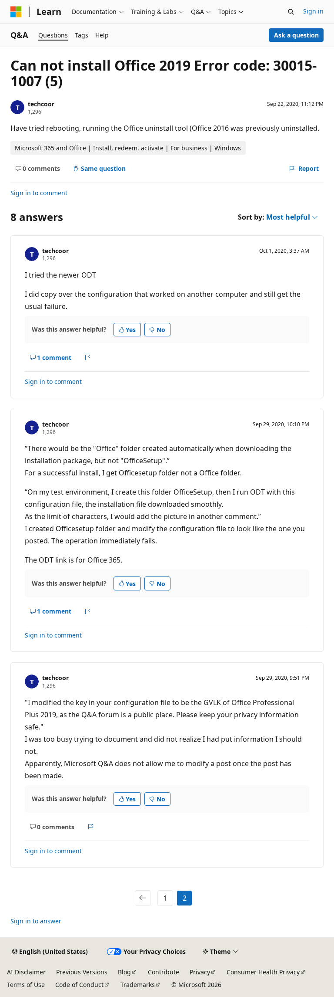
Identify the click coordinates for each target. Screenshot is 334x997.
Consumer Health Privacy (263, 972)
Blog (124, 972)
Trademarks (137, 984)
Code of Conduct (79, 984)
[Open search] (291, 12)
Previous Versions (81, 972)
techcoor (41, 104)
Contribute (163, 972)
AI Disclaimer (26, 972)
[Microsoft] (16, 11)
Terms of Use (26, 984)
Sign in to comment (38, 193)
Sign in (313, 11)
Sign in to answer (35, 921)
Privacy (200, 972)
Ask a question (296, 35)
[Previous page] (142, 898)
